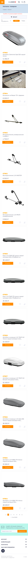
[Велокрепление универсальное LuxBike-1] (14, 118)
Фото (16, 20)
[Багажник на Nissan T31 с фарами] (14, 79)
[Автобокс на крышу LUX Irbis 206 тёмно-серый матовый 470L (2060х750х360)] (14, 403)
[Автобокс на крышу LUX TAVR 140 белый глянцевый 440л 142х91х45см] (14, 362)
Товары (23, 20)
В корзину (7, 62)
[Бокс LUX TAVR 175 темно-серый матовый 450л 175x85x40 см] (14, 280)
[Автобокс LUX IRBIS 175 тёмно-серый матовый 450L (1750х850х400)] (14, 443)
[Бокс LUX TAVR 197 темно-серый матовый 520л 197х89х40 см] (14, 239)
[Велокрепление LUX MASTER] (14, 159)
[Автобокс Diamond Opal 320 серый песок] (14, 38)
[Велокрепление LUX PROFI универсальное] (14, 198)
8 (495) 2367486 (19, 2)
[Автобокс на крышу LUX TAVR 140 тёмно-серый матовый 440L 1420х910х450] (14, 321)
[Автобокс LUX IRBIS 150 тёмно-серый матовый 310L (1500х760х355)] (14, 484)
